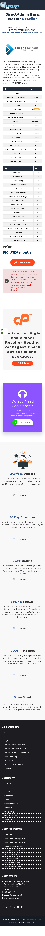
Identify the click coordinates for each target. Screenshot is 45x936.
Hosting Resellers (25, 27)
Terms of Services (10, 816)
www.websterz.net (11, 898)
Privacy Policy (9, 812)
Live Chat (7, 769)
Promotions (8, 796)
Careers (6, 800)
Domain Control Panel (12, 863)
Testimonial (8, 808)
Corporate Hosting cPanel (13, 847)
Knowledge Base (10, 737)
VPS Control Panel (11, 859)
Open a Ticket (9, 733)
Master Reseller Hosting (21, 30)
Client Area (8, 835)
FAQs (6, 741)
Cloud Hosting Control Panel (14, 851)
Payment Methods (11, 804)
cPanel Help (8, 761)
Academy (7, 792)
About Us (7, 784)
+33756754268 (25, 422)
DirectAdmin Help (10, 757)
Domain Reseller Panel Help (14, 745)
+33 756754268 (9, 892)
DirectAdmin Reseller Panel (14, 843)
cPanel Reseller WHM (12, 855)
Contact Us (8, 820)
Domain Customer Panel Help (15, 749)
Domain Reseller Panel (12, 867)
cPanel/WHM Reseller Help (14, 765)
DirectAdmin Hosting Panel (14, 839)
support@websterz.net (13, 895)
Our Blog (7, 788)
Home (11, 27)
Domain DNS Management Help (16, 753)
